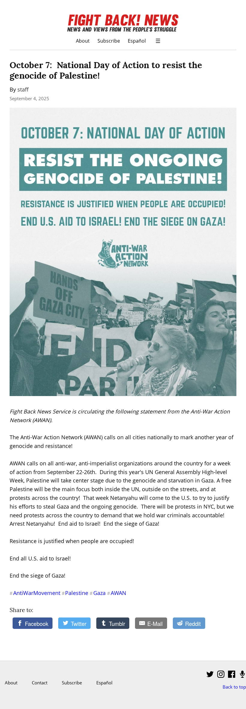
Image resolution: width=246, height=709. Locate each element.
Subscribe (109, 40)
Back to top (234, 687)
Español (137, 40)
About (83, 40)
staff (22, 89)
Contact (39, 683)
